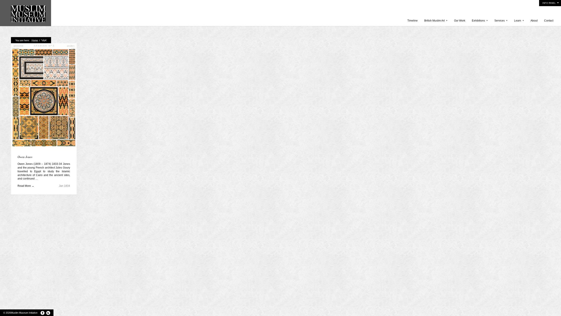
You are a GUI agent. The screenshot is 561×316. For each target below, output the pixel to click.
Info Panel (549, 3)
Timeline (412, 20)
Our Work (459, 20)
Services (501, 20)
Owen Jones (25, 157)
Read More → (26, 185)
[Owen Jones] (44, 96)
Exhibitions (480, 20)
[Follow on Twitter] (48, 313)
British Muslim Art (435, 20)
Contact (548, 20)
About (534, 20)
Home (35, 40)
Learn (519, 20)
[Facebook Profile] (42, 313)
